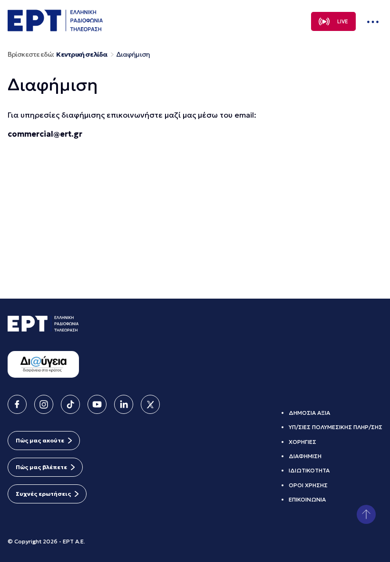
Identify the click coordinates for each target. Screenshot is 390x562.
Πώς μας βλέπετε (41, 467)
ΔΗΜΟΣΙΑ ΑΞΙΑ (309, 412)
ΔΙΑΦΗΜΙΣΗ (305, 456)
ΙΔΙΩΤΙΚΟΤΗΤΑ (309, 470)
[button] (366, 514)
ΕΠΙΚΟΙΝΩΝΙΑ (307, 499)
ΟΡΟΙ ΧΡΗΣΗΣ (308, 485)
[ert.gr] (55, 28)
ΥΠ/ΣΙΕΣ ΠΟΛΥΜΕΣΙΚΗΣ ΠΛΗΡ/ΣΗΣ (335, 427)
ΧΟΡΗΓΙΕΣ (302, 441)
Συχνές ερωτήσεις (43, 493)
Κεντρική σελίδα (81, 54)
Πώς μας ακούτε (40, 440)
